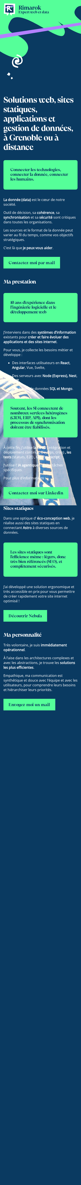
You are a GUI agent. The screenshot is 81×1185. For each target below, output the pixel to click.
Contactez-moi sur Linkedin (36, 493)
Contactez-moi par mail (32, 263)
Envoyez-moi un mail (29, 705)
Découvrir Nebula (25, 616)
